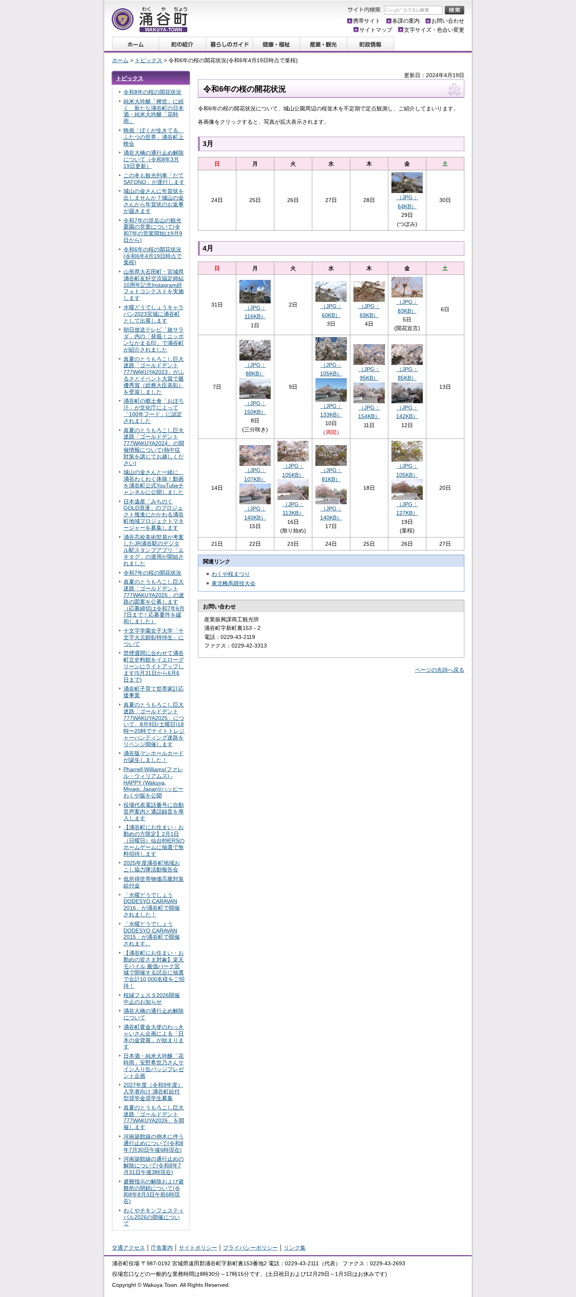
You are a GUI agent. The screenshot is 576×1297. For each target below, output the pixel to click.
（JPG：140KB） (255, 512)
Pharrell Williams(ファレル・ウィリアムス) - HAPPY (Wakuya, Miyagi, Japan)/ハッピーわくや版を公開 (153, 782)
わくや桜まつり (231, 574)
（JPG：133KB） (331, 410)
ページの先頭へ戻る (439, 670)
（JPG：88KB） (255, 369)
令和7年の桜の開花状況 (152, 573)
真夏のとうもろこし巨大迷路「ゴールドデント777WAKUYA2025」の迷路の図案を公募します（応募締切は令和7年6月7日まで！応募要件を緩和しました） (154, 601)
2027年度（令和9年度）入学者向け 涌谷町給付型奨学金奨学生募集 (153, 1091)
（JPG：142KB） (407, 411)
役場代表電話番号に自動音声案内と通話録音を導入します (153, 811)
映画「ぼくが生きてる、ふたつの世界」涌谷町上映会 (153, 137)
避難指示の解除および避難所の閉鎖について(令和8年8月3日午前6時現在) (153, 1191)
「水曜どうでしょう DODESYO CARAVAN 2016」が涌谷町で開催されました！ (151, 905)
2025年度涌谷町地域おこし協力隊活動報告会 (151, 866)
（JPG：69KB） (369, 310)
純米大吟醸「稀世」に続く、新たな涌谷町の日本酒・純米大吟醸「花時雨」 (153, 111)
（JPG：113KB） (293, 508)
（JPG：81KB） (331, 474)
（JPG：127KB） (407, 508)
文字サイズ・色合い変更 (434, 30)
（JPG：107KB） (255, 474)
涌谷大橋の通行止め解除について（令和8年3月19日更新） (153, 159)
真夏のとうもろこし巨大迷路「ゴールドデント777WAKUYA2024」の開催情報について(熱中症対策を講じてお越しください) (153, 446)
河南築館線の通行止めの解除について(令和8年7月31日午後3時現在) (153, 1165)
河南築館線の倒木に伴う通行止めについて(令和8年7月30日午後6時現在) (153, 1143)
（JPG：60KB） (331, 310)
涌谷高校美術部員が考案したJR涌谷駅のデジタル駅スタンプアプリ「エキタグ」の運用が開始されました (153, 550)
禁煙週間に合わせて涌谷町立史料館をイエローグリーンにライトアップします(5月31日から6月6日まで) (153, 666)
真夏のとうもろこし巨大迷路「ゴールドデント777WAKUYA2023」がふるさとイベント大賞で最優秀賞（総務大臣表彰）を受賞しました (153, 375)
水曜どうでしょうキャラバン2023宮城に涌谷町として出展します (153, 314)
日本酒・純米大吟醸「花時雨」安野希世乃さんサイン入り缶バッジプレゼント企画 (153, 1066)
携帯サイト (366, 21)
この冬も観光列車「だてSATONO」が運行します (154, 178)
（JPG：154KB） (369, 411)
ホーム (120, 60)
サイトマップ (375, 30)
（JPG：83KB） (407, 306)
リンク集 (295, 1248)
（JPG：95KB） (369, 373)
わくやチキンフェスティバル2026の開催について (153, 1217)
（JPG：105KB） (331, 369)
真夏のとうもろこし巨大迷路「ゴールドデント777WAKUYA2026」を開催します (153, 1117)
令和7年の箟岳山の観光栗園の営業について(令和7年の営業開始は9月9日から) (152, 230)
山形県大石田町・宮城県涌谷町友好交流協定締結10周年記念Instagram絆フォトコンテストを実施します (153, 285)
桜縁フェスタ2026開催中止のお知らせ (151, 998)
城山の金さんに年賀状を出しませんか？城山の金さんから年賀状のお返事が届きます (153, 201)
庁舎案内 (162, 1248)
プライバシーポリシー (250, 1248)
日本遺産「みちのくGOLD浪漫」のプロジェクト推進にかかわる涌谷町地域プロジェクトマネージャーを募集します (153, 514)
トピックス (148, 60)
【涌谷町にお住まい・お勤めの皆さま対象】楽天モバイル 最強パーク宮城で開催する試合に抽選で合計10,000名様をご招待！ (154, 969)
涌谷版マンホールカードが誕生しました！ (153, 756)
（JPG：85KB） (407, 373)
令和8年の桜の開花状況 (152, 92)
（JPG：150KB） (255, 407)
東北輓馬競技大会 (233, 583)
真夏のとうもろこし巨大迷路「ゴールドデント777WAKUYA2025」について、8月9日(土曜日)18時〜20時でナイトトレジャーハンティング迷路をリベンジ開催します (154, 724)
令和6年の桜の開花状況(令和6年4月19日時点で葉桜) (152, 256)
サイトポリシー (198, 1248)
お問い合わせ (447, 21)
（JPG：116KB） (255, 312)
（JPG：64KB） (407, 201)
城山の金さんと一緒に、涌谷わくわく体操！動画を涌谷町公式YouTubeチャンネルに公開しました (153, 482)
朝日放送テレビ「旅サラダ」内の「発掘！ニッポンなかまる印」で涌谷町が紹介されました (153, 339)
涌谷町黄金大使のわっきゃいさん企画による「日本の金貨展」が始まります (153, 1037)
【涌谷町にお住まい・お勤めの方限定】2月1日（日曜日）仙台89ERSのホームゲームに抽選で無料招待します (154, 840)
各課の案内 (406, 21)
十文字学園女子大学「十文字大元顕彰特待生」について (153, 637)
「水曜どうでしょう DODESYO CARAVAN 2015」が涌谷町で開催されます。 (151, 934)
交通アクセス (128, 1248)
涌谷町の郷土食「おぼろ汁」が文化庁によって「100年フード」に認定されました (153, 411)
